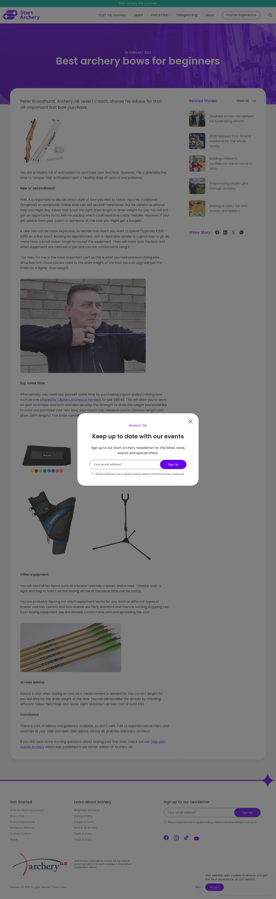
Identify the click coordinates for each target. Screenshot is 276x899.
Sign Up (173, 464)
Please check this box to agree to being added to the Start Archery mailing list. (140, 474)
